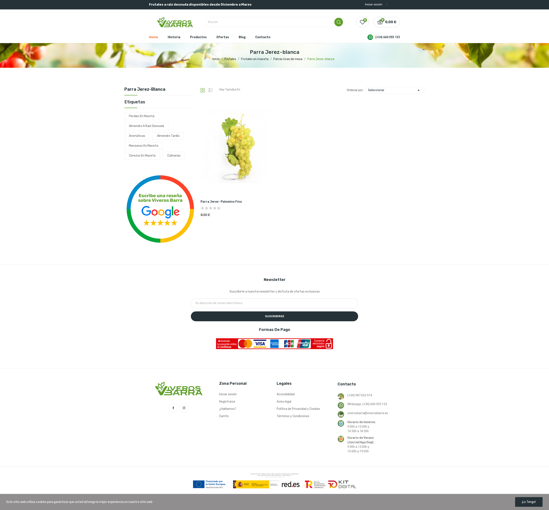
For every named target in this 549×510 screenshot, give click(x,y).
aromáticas (137, 136)
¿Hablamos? (227, 409)
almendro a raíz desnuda (146, 126)
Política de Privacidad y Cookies (298, 409)
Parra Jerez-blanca (144, 89)
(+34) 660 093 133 (387, 37)
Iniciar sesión (228, 394)
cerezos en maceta (142, 155)
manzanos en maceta (143, 146)
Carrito (224, 416)
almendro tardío (168, 136)
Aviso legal (284, 401)
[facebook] (173, 408)
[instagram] (184, 408)
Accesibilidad (286, 394)
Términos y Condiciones (293, 416)
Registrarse (227, 401)
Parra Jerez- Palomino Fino (221, 202)
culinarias (174, 155)
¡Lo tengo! (529, 502)
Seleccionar (394, 90)
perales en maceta (141, 116)
